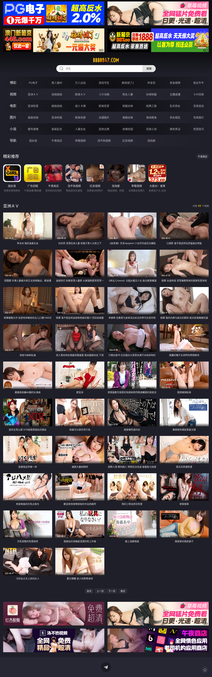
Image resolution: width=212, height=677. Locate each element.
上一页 (100, 591)
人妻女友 (80, 129)
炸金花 (151, 83)
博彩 (13, 82)
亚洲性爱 (33, 106)
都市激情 (33, 129)
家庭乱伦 (57, 129)
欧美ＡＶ (80, 94)
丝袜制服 (151, 94)
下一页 (111, 591)
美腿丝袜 (127, 117)
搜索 (149, 68)
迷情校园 (127, 129)
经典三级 (151, 106)
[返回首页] (205, 670)
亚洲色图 (57, 117)
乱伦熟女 (175, 106)
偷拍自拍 (57, 106)
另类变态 (198, 106)
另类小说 (151, 129)
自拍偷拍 (57, 94)
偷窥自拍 (33, 117)
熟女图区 (175, 117)
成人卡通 (80, 106)
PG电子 (33, 83)
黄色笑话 (175, 129)
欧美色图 (80, 117)
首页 (89, 591)
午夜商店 (57, 140)
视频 (13, 94)
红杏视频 (127, 140)
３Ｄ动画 (104, 94)
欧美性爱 (104, 106)
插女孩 (33, 140)
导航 (13, 140)
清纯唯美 (151, 117)
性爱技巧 (198, 129)
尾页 (123, 591)
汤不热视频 (104, 140)
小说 (13, 129)
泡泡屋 (151, 140)
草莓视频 (80, 140)
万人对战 (80, 83)
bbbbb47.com (106, 60)
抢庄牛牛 (198, 83)
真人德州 (57, 83)
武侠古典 (104, 129)
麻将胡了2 (128, 83)
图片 (13, 117)
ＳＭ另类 (198, 94)
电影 (13, 106)
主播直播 (175, 94)
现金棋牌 (175, 83)
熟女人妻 (127, 94)
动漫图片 (104, 117)
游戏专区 (104, 83)
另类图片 (198, 117)
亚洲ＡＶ (33, 94)
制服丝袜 (127, 106)
